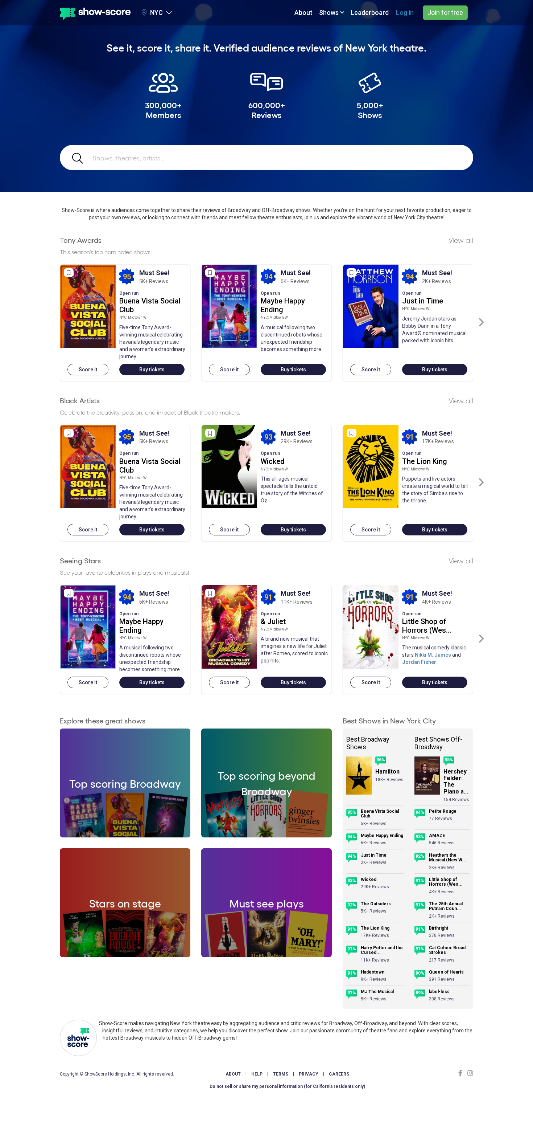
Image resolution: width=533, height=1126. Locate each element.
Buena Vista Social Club (380, 814)
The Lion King (424, 461)
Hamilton (387, 771)
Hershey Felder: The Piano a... (455, 781)
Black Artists (80, 400)
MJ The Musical (377, 992)
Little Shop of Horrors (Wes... (426, 626)
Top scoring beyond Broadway (266, 782)
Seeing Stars (80, 560)
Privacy (308, 1074)
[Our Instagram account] (469, 1073)
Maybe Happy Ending (283, 305)
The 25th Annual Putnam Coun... (446, 906)
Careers (339, 1074)
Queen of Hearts (446, 972)
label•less (439, 992)
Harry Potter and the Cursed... (382, 950)
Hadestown (372, 972)
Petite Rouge (442, 811)
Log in (405, 12)
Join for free (445, 12)
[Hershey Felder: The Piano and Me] (427, 775)
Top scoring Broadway (125, 783)
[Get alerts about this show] (69, 273)
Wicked (273, 461)
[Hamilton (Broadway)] (359, 775)
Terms (280, 1074)
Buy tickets (152, 369)
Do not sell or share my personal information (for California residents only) (287, 1086)
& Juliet (273, 621)
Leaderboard (370, 12)
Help (257, 1074)
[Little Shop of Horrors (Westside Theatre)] (370, 627)
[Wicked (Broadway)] (229, 467)
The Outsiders (376, 904)
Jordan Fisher (419, 662)
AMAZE (437, 835)
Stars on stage (125, 902)
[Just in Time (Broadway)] (370, 306)
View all (461, 240)
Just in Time (422, 301)
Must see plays (267, 902)
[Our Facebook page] (462, 1073)
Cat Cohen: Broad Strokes (447, 950)
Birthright (438, 928)
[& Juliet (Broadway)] (229, 627)
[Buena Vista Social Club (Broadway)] (88, 306)
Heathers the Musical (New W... (447, 858)
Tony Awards (81, 240)
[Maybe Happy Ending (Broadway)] (229, 306)
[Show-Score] (95, 13)
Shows (329, 12)
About (303, 12)
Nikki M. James (433, 655)
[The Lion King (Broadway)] (370, 467)
